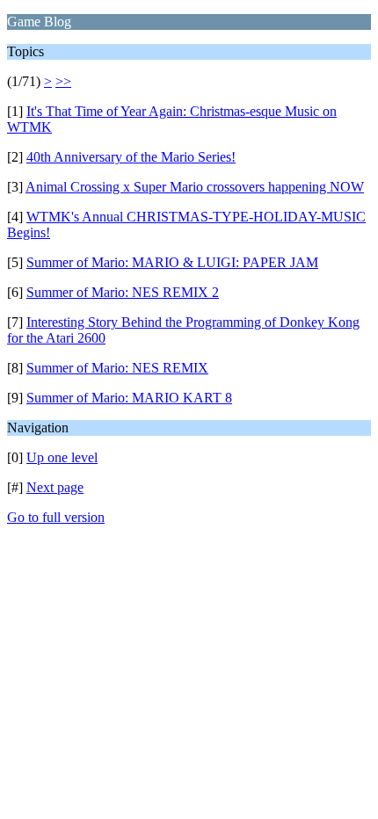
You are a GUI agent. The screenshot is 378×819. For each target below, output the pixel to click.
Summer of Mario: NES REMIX (117, 367)
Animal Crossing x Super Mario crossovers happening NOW (194, 186)
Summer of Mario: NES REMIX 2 (122, 292)
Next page (55, 487)
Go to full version (56, 517)
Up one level (62, 457)
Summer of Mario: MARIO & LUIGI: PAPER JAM (172, 262)
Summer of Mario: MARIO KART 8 (129, 397)
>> (63, 81)
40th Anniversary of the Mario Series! (131, 156)
